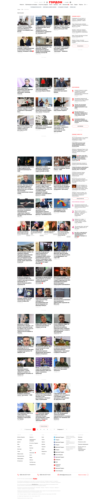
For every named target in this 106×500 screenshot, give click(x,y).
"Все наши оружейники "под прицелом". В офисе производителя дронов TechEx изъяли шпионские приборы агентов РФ (43, 49)
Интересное (20, 460)
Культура (19, 449)
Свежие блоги (76, 16)
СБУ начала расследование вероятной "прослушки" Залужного (61, 369)
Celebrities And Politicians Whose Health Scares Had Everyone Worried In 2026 (22, 232)
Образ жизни (20, 453)
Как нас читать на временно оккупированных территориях (82, 448)
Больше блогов (80, 45)
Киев (43, 437)
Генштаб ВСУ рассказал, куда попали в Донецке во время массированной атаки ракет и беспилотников (78, 144)
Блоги (50, 4)
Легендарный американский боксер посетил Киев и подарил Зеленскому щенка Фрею (81, 99)
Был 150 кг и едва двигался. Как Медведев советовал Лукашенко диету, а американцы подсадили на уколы (81, 234)
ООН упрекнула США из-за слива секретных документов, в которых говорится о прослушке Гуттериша (25, 416)
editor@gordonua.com (65, 474)
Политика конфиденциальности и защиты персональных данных (70, 442)
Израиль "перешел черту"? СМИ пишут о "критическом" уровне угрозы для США (62, 27)
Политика (19, 439)
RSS (57, 462)
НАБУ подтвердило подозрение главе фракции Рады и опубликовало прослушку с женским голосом (25, 90)
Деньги (18, 441)
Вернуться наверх (82, 474)
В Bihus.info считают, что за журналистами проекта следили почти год (43, 326)
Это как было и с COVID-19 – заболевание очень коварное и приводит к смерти (79, 19)
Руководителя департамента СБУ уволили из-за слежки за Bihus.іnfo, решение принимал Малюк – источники (44, 280)
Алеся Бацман (59, 454)
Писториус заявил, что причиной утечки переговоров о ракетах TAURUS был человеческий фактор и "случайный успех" (44, 211)
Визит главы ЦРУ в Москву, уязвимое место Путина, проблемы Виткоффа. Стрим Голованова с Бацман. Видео (80, 158)
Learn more (28, 235)
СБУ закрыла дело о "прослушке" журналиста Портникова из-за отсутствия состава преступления (61, 128)
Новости (22, 4)
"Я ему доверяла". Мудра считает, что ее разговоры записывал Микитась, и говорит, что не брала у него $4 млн (25, 28)
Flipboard (58, 459)
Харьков (43, 446)
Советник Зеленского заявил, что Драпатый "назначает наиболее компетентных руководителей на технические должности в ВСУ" (81, 92)
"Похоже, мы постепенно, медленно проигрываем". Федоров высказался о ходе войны (81, 106)
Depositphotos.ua (35, 484)
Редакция (80, 439)
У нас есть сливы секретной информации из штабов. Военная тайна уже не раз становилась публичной (43, 370)
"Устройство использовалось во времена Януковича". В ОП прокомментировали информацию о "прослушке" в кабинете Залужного (62, 349)
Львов (43, 439)
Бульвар (56, 4)
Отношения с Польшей (63, 7)
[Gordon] (55, 2)
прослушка (26, 9)
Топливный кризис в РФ (36, 7)
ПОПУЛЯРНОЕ (75, 87)
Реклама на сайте (82, 441)
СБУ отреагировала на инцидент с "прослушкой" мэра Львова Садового (61, 109)
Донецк (43, 444)
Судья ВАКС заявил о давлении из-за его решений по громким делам (44, 127)
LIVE (60, 4)
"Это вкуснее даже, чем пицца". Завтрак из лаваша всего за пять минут (82, 227)
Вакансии (80, 437)
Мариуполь (44, 451)
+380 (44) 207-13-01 (24, 474)
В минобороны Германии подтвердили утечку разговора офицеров (61, 210)
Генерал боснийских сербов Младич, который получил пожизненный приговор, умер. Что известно (80, 168)
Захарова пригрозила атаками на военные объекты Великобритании (80, 164)
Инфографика (20, 458)
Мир (18, 444)
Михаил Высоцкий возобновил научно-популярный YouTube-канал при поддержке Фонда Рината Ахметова (79, 180)
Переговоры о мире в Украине (49, 7)
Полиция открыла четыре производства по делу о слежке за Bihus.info (24, 300)
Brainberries (19, 235)
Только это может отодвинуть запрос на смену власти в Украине (80, 41)
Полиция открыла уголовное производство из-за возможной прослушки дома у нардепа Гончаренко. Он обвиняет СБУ (25, 349)
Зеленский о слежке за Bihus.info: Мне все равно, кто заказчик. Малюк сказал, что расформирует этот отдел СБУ (62, 254)
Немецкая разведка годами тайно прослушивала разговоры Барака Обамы (43, 89)
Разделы (31, 434)
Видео (76, 4)
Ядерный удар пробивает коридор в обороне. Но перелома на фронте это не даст (80, 25)
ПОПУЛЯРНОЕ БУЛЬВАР (78, 201)
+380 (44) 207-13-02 (44, 474)
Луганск (43, 453)
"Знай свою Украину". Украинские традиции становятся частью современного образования (80, 31)
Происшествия (20, 456)
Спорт (18, 446)
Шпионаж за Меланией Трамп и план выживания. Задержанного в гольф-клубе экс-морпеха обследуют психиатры (80, 151)
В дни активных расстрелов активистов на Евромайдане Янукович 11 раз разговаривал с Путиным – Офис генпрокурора (44, 396)
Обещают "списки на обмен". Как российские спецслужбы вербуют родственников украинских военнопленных (79, 194)
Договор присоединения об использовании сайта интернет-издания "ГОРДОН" (70, 448)
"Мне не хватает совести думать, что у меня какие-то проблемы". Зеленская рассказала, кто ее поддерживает (81, 213)
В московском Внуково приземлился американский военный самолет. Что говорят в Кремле (81, 120)
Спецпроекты (33, 464)
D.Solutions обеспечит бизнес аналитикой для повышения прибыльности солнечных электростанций (78, 174)
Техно (18, 451)
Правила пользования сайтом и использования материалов (70, 437)
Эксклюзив (65, 4)
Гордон (18, 9)
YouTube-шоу (32, 462)
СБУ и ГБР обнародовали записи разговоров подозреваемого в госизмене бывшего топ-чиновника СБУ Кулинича (62, 416)
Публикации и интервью (31, 4)
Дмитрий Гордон (60, 437)
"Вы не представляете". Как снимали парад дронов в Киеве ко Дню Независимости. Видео (80, 138)
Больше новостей (80, 198)
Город (43, 434)
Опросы (81, 4)
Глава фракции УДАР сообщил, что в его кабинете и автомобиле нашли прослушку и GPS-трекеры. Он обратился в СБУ (62, 396)
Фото (72, 4)
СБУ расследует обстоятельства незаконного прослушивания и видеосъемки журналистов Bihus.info (62, 301)
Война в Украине (21, 437)
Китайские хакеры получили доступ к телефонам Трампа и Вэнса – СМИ (62, 168)
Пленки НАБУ (73, 7)
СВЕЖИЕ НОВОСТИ (77, 134)
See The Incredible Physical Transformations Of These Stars (36, 232)
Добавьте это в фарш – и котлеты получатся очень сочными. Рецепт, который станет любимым (80, 221)
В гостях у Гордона (43, 4)
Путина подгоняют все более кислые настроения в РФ (80, 36)
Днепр (43, 449)
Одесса (43, 441)
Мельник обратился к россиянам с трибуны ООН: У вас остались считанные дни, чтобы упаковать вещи (81, 113)
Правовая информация (83, 444)
